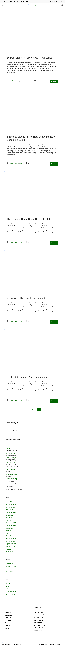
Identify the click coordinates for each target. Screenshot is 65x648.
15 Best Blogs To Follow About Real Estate (29, 57)
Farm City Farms (38, 620)
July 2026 (9, 502)
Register (8, 584)
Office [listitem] (8, 625)
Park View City (10, 462)
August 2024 (10, 528)
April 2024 (9, 533)
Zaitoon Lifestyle (11, 458)
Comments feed (11, 591)
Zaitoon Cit (9, 448)
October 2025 (10, 510)
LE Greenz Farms (38, 617)
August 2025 (10, 515)
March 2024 (9, 536)
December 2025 (11, 504)
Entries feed (9, 589)
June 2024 (9, 531)
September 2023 (11, 544)
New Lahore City (11, 453)
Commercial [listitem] (8, 623)
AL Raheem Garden (12, 474)
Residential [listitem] (8, 612)
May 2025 (9, 520)
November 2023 (11, 541)
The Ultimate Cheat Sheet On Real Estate (29, 219)
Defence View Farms (39, 628)
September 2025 (11, 512)
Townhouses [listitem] (10, 620)
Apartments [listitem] (9, 615)
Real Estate (29, 81)
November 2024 (11, 523)
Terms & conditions (54, 644)
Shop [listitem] (7, 628)
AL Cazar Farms (38, 612)
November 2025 (11, 507)
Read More (54, 81)
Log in (8, 586)
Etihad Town (9, 564)
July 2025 (9, 517)
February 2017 (10, 546)
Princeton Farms (38, 623)
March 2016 (9, 549)
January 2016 (10, 551)
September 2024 (11, 525)
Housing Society (14, 81)
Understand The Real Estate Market (26, 298)
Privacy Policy (43, 644)
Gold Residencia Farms (40, 625)
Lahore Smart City (11, 479)
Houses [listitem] (8, 617)
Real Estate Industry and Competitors (27, 377)
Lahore (22, 81)
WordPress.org (10, 594)
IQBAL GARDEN (11, 469)
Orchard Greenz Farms (40, 615)
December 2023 (11, 538)
